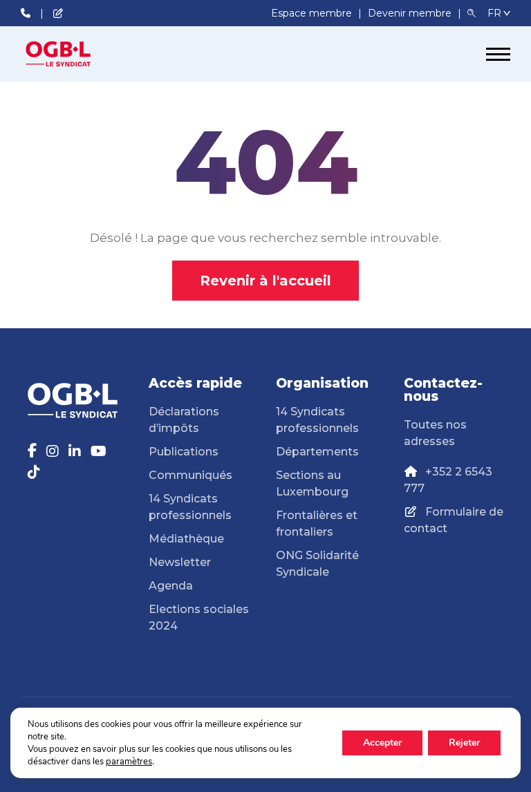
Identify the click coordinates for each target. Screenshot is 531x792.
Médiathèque (186, 538)
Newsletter (180, 562)
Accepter (382, 742)
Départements (317, 451)
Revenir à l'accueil (265, 280)
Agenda (171, 585)
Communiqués (190, 475)
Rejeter (464, 742)
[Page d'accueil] (72, 54)
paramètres (129, 761)
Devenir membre (411, 13)
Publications (183, 451)
